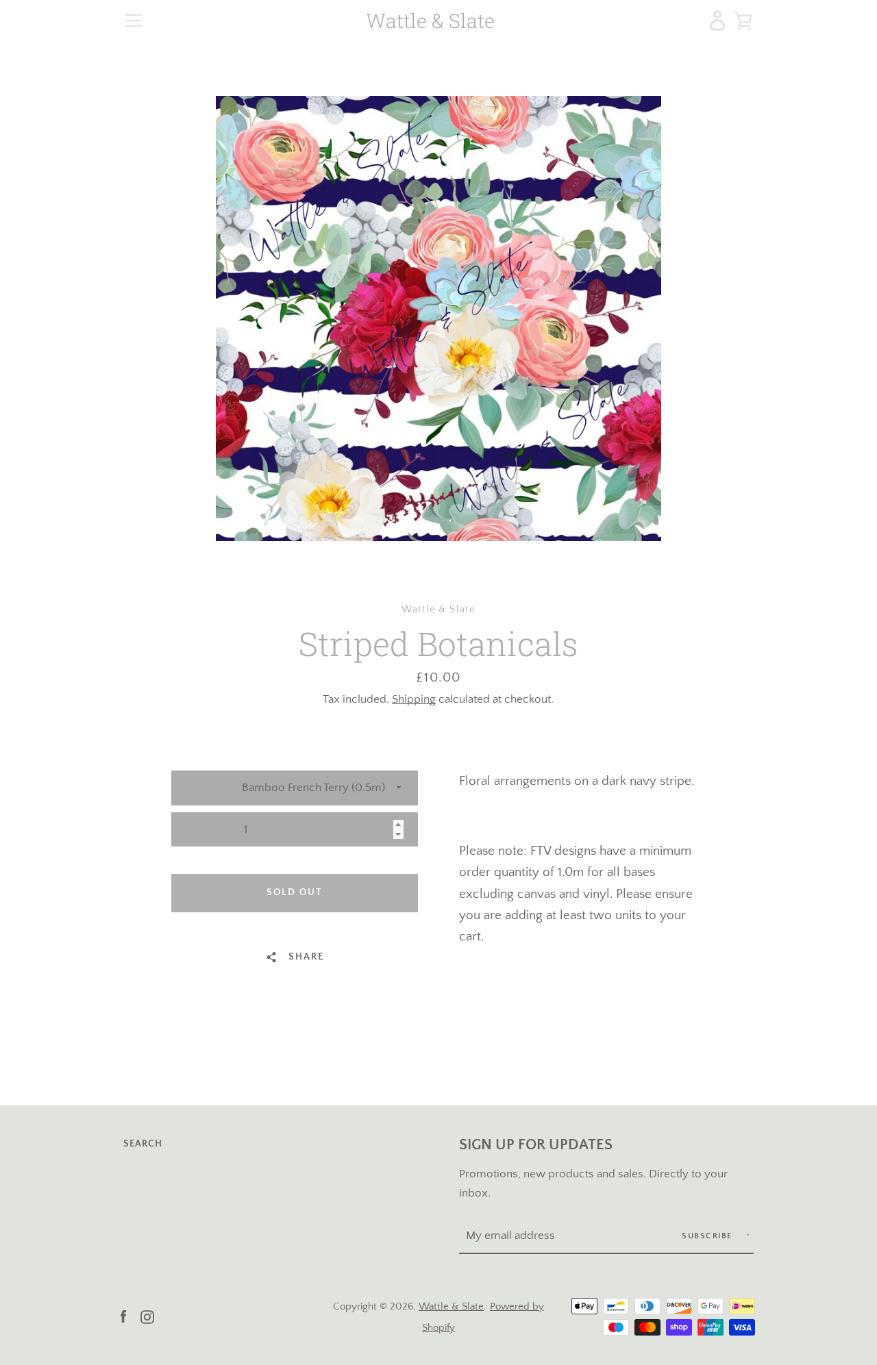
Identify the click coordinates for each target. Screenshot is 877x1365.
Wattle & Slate (430, 21)
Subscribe (708, 1235)
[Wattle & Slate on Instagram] (147, 1316)
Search (142, 1143)
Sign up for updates (536, 1145)
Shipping (414, 699)
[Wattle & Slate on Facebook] (123, 1316)
